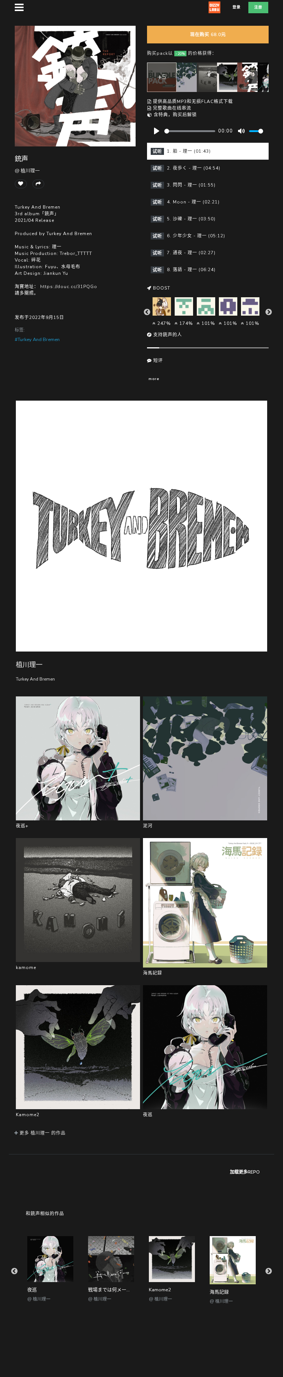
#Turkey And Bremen (37, 339)
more (154, 378)
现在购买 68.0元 (208, 35)
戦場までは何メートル (112, 1289)
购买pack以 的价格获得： (182, 53)
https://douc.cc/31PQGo (68, 287)
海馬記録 (219, 1292)
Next (268, 312)
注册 (258, 7)
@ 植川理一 (27, 170)
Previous (147, 312)
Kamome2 (160, 1289)
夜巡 (32, 1289)
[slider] (189, 131)
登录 (237, 7)
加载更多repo (245, 1172)
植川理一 (29, 664)
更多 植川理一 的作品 (42, 1133)
